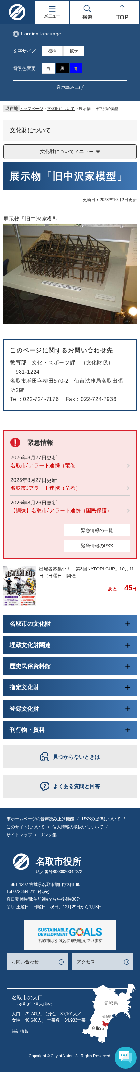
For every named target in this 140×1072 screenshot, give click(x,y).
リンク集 (48, 834)
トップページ (31, 108)
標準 (52, 51)
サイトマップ (19, 834)
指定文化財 (24, 687)
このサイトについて (26, 826)
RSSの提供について (101, 818)
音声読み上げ (70, 87)
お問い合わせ (25, 961)
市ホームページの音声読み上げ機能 (40, 818)
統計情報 (20, 1031)
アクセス (86, 961)
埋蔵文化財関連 (30, 645)
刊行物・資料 (27, 730)
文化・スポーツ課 (53, 362)
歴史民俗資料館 (30, 666)
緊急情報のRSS (97, 545)
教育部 (18, 362)
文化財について (61, 108)
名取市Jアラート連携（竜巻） (45, 465)
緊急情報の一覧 (97, 530)
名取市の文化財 (30, 623)
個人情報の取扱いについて (77, 826)
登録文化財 (24, 708)
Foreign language (41, 33)
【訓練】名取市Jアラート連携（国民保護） (61, 510)
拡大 (74, 51)
